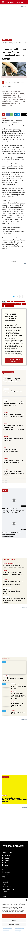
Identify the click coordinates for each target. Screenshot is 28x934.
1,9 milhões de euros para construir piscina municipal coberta (11, 591)
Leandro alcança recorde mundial (13, 679)
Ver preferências (14, 924)
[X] (2, 870)
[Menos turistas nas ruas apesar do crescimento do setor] (6, 685)
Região (9, 39)
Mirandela (6, 596)
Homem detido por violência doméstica (13, 392)
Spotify (6, 865)
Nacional (5, 795)
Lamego (4, 39)
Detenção (4, 303)
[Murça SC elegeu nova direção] (6, 712)
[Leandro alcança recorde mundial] (14, 667)
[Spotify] (2, 865)
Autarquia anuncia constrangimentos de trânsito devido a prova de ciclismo (18, 696)
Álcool (8, 301)
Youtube (7, 874)
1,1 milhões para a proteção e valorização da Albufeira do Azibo (14, 566)
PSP (3, 306)
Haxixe (19, 303)
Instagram (7, 858)
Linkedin (7, 860)
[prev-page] (3, 481)
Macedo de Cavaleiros (8, 563)
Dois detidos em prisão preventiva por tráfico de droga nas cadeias (12, 380)
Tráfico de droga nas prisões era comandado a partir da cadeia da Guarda (14, 404)
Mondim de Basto (7, 588)
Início (3, 42)
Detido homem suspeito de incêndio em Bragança (13, 461)
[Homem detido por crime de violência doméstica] (6, 703)
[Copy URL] (22, 114)
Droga (9, 303)
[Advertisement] (14, 20)
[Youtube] (2, 875)
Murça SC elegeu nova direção (18, 713)
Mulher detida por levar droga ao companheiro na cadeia (14, 415)
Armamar (6, 570)
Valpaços (6, 579)
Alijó (5, 447)
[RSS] (2, 863)
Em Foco (13, 683)
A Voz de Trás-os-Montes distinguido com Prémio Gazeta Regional (14, 799)
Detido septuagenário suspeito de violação (11, 450)
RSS (6, 863)
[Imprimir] (24, 296)
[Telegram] (18, 114)
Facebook (7, 855)
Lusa (7, 82)
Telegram (7, 867)
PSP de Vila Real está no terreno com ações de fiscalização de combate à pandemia (13, 511)
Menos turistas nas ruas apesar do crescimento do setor (18, 686)
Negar (14, 920)
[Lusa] (3, 82)
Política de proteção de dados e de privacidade (7, 930)
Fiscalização (14, 303)
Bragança (6, 388)
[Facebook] (8, 114)
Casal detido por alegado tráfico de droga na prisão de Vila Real (14, 473)
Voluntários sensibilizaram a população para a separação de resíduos (13, 574)
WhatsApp (7, 872)
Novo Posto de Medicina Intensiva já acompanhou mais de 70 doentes (14, 600)
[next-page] (6, 481)
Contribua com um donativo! (14, 360)
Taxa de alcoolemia (9, 306)
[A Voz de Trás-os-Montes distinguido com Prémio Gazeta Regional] (14, 788)
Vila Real (6, 469)
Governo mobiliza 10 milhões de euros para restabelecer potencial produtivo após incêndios (14, 582)
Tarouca (6, 436)
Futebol (13, 710)
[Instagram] (2, 858)
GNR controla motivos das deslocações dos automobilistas (11, 534)
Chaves (5, 423)
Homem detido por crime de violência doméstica (17, 705)
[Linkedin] (15, 114)
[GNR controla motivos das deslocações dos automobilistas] (14, 523)
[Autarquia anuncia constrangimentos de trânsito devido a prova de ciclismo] (6, 693)
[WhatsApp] (11, 114)
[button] (25, 900)
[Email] (25, 114)
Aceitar (14, 916)
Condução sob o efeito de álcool (17, 301)
